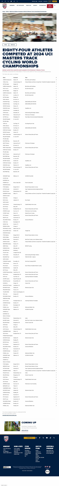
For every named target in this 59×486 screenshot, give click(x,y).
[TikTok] (14, 1)
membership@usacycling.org (9, 415)
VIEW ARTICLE (25, 430)
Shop (50, 1)
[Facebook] (5, 1)
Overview (37, 450)
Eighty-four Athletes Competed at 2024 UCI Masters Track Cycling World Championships (28, 11)
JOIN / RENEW (50, 6)
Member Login (34, 1)
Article (7, 11)
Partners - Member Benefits (7, 452)
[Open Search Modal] (55, 5)
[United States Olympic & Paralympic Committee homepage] (47, 467)
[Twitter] (8, 1)
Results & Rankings (17, 448)
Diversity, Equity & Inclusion (40, 457)
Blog (25, 456)
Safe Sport (40, 1)
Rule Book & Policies (28, 453)
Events (35, 5)
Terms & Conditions (29, 470)
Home (4, 11)
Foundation (42, 5)
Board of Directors (38, 453)
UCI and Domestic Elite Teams (18, 452)
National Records (16, 454)
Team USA (28, 5)
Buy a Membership (5, 451)
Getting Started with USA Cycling (7, 449)
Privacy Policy (24, 470)
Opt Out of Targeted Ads (49, 453)
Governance (37, 456)
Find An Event (16, 451)
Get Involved (20, 5)
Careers (37, 460)
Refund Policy (38, 461)
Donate (54, 1)
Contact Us (29, 437)
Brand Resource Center (49, 450)
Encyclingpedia (27, 450)
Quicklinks (45, 1)
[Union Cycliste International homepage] (7, 467)
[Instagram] (2, 1)
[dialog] (4, 485)
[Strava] (17, 1)
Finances (37, 454)
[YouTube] (11, 1)
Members (12, 5)
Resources (26, 454)
